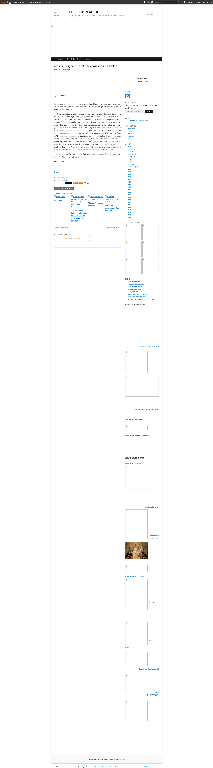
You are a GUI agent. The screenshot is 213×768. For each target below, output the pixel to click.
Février (132, 164)
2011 (129, 205)
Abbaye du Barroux (134, 289)
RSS (127, 96)
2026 (129, 146)
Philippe (67, 767)
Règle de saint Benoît (74, 59)
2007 (129, 215)
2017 (129, 189)
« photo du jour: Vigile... (61, 228)
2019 (129, 184)
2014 (129, 197)
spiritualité (131, 128)
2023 (129, 174)
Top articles (89, 767)
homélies (131, 136)
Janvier (132, 167)
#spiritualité (65, 180)
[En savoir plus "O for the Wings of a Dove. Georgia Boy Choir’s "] (150, 240)
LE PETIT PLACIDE (84, 12)
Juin (131, 154)
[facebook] (144, 2)
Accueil (60, 59)
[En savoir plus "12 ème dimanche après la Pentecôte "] (150, 257)
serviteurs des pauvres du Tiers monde (141, 299)
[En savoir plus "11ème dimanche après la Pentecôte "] (150, 274)
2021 (129, 179)
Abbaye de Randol (134, 281)
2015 (129, 195)
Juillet (132, 152)
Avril (131, 159)
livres (129, 139)
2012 (129, 202)
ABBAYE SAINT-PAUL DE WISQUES (137, 435)
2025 (129, 169)
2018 (129, 187)
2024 (129, 172)
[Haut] (56, 172)
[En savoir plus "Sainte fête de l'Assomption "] (133, 274)
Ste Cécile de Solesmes (136, 284)
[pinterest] (151, 2)
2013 (129, 200)
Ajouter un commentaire (72, 238)
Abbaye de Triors (133, 292)
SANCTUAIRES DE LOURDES (135, 577)
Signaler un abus (107, 767)
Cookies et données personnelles (132, 767)
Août (131, 149)
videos (130, 133)
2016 (129, 192)
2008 (129, 212)
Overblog (121, 759)
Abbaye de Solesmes (135, 286)
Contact (87, 59)
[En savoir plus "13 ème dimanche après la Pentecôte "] (133, 240)
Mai (131, 157)
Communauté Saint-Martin (137, 297)
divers (130, 131)
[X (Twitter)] (148, 2)
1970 (129, 217)
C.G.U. (117, 767)
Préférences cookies (150, 767)
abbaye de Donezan (152, 507)
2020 (129, 182)
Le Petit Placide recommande (138, 121)
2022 (129, 177)
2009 (129, 210)
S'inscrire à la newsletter (64, 188)
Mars (131, 162)
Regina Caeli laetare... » (113, 228)
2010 (129, 207)
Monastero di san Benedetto (137, 294)
